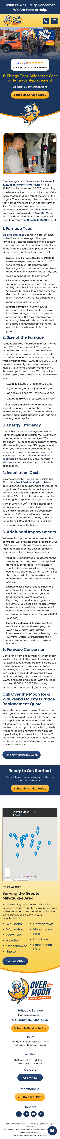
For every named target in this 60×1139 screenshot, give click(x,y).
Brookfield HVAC (37, 220)
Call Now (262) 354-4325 (22, 755)
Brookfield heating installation (34, 482)
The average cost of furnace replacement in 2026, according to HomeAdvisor (28, 183)
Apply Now (30, 1077)
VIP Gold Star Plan (30, 1097)
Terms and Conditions (23, 1135)
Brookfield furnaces (14, 234)
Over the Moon (44, 213)
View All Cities (15, 961)
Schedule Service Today (30, 95)
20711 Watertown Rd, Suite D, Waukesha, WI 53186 (30, 1061)
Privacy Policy (40, 1135)
